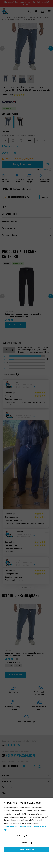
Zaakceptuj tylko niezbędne (26, 836)
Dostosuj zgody (26, 843)
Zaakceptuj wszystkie (26, 849)
